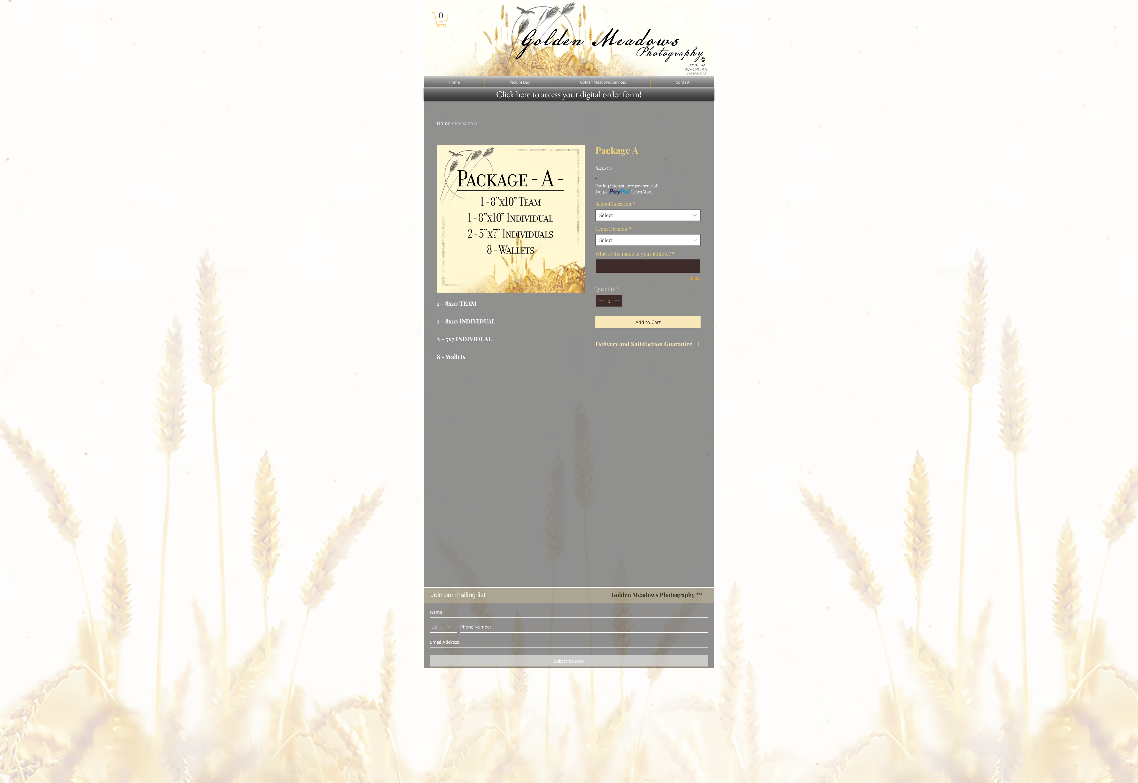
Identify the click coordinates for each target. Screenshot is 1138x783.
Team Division (613, 229)
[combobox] (648, 215)
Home (443, 123)
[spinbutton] (609, 301)
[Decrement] (600, 301)
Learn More (642, 191)
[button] (441, 19)
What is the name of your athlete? (635, 254)
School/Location (615, 204)
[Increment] (617, 301)
